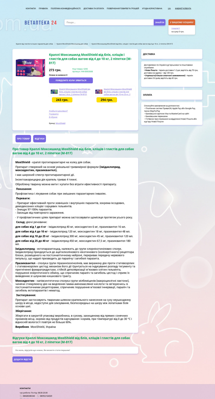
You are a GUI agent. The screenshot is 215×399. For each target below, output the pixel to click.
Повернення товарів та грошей (123, 8)
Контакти (31, 8)
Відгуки (39, 138)
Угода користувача (152, 8)
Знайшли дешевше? (58, 111)
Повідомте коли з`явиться (71, 80)
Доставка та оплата (94, 8)
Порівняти (54, 114)
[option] (30, 68)
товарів (175, 28)
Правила (43, 8)
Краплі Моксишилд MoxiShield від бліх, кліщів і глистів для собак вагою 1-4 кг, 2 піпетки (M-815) (74, 92)
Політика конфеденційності (65, 8)
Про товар (23, 138)
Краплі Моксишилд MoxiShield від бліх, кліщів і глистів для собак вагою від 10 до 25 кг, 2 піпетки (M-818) (118, 93)
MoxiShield (60, 123)
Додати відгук (22, 359)
